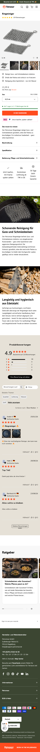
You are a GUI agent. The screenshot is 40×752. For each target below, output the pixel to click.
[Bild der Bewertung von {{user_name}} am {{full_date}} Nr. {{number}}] (6, 433)
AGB (3, 735)
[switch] (5, 728)
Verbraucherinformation (9, 737)
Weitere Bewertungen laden (20, 526)
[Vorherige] (27, 609)
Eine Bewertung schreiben (20, 377)
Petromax (10, 732)
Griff (4, 403)
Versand (14, 90)
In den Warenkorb (20, 113)
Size (3, 94)
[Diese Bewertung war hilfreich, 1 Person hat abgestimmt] (31, 452)
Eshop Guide (31, 732)
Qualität (6, 397)
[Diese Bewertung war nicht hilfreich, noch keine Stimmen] (35, 452)
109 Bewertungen (19, 17)
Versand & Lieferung (11, 735)
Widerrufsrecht (22, 735)
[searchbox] (10, 387)
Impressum (20, 737)
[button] (32, 6)
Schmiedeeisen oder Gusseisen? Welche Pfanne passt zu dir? (18, 582)
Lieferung (15, 397)
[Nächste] (31, 609)
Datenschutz (31, 735)
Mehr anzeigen (14, 402)
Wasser (23, 397)
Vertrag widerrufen (11, 726)
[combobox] (26, 408)
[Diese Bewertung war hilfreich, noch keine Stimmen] (31, 485)
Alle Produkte (28, 737)
